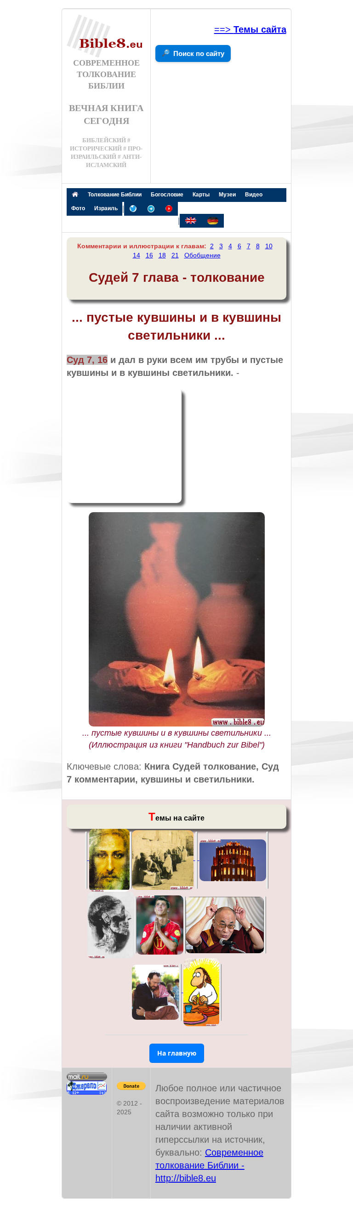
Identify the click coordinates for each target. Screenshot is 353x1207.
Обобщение (202, 255)
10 (269, 246)
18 (162, 255)
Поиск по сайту (198, 53)
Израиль (106, 208)
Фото (78, 208)
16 (149, 255)
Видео (253, 194)
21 (175, 255)
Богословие (167, 194)
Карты (201, 194)
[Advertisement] (124, 445)
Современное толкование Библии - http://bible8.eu (209, 1165)
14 (136, 255)
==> (250, 29)
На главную (176, 1053)
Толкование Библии (115, 194)
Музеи (227, 194)
